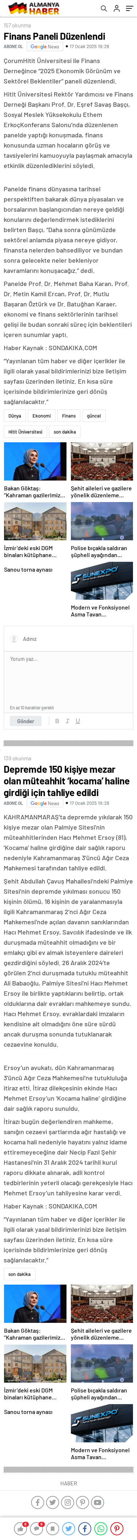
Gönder (25, 721)
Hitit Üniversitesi (25, 432)
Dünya (14, 416)
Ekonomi (42, 416)
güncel (94, 416)
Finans (69, 416)
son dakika (65, 432)
